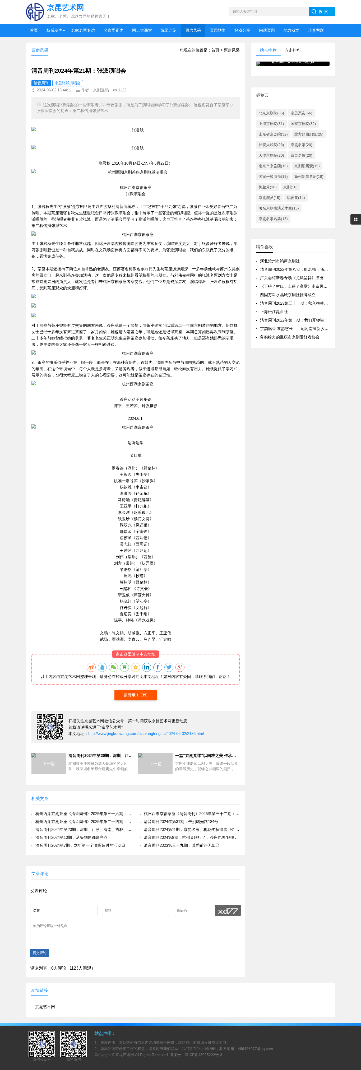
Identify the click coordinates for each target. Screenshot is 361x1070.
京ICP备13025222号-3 (203, 1055)
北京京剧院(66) (271, 113)
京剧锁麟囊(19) (307, 166)
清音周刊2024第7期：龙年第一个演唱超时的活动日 (80, 845)
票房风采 (193, 30)
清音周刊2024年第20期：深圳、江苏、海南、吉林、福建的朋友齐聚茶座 (83, 829)
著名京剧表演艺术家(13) (279, 208)
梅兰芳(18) (268, 187)
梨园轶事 (218, 30)
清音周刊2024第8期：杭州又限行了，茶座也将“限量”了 (192, 837)
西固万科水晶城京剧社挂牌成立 (288, 294)
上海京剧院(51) (271, 124)
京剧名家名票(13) (273, 219)
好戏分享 (242, 30)
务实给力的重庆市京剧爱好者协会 (290, 337)
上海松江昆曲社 (274, 311)
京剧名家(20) (301, 145)
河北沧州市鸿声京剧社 (280, 261)
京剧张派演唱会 (68, 83)
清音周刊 (41, 83)
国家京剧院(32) (303, 124)
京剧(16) (290, 187)
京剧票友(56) (301, 113)
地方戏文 (291, 30)
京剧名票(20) (301, 155)
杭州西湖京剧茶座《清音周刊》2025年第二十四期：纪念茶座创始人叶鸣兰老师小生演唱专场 (83, 821)
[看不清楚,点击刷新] (228, 910)
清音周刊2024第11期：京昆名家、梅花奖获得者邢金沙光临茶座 (192, 829)
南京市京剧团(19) (273, 166)
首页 (34, 30)
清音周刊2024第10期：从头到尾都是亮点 (71, 837)
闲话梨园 (267, 30)
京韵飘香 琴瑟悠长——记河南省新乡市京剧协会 (302, 328)
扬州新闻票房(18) (308, 176)
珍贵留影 (316, 30)
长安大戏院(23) (271, 145)
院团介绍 (169, 30)
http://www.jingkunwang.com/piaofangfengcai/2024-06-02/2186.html (146, 733)
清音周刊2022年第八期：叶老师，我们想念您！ (302, 269)
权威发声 (54, 30)
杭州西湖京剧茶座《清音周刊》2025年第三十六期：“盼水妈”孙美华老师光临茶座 (83, 813)
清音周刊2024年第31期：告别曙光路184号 (181, 821)
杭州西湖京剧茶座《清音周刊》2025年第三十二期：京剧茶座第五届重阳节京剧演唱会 (192, 813)
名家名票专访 (83, 30)
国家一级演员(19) (273, 176)
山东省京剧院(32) (273, 134)
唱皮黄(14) (296, 198)
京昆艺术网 (70, 676)
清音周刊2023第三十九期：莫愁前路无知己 (182, 845)
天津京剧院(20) (271, 155)
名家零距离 (113, 30)
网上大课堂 (142, 30)
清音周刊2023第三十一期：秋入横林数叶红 (298, 303)
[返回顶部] (350, 957)
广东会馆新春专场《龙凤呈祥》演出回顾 (295, 278)
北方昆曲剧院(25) (308, 134)
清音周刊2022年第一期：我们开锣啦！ (294, 320)
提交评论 (40, 953)
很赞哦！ (132, 695)
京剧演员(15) (269, 198)
